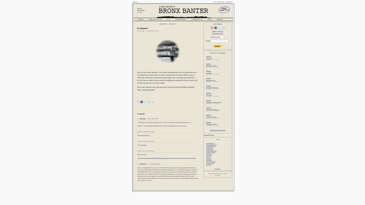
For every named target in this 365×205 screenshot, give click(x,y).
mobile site (135, 1)
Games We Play (197, 19)
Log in (215, 24)
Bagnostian (208, 164)
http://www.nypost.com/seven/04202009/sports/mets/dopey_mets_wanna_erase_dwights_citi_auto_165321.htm (167, 158)
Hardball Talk (209, 148)
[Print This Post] (153, 102)
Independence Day (211, 80)
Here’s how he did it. (149, 90)
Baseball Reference (210, 143)
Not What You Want (211, 124)
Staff (210, 19)
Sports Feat (208, 154)
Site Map (214, 31)
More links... (218, 169)
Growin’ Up (209, 58)
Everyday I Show (210, 163)
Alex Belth (141, 31)
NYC (168, 19)
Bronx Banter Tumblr (217, 33)
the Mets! (144, 145)
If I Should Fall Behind (212, 87)
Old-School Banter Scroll (217, 130)
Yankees (140, 19)
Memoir (219, 19)
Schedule (222, 53)
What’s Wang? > (172, 23)
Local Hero (209, 73)
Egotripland (209, 160)
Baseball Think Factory (211, 145)
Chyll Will (142, 119)
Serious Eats (209, 155)
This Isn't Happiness (211, 161)
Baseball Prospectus (210, 152)
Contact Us (220, 31)
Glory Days (209, 95)
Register (220, 24)
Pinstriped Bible (210, 149)
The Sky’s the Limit (211, 117)
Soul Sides (208, 158)
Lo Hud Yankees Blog (211, 151)
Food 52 (208, 157)
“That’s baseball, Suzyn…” (213, 109)
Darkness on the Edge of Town (214, 102)
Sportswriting (180, 19)
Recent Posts (214, 53)
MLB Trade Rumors (210, 146)
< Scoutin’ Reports (163, 23)
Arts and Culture (155, 19)
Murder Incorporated (211, 66)
